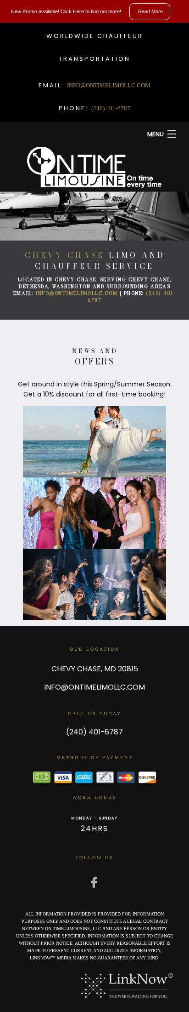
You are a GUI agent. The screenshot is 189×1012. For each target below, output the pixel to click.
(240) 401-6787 (110, 108)
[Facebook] (94, 883)
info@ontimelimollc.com (108, 85)
